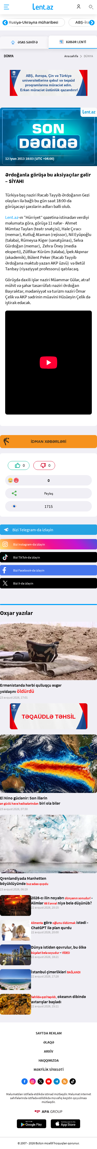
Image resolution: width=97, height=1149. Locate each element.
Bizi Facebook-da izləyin (28, 570)
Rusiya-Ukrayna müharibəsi (33, 22)
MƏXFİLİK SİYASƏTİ (49, 1069)
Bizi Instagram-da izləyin (29, 544)
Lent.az (11, 217)
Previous (5, 23)
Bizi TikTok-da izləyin (26, 557)
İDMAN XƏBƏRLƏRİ (48, 441)
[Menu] (6, 7)
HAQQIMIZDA (49, 1060)
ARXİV (48, 1051)
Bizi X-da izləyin (23, 583)
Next (92, 23)
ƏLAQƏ (48, 1042)
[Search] (91, 6)
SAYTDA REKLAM (49, 1033)
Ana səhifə (71, 56)
